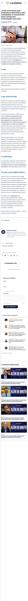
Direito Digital (9, 243)
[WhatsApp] (2, 255)
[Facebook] (14, 255)
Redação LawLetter (7, 21)
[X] (8, 255)
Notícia (15, 22)
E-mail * (5, 286)
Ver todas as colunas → (7, 353)
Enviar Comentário (11, 306)
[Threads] (5, 255)
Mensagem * (6, 293)
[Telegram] (11, 255)
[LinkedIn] (17, 255)
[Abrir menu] (2, 3)
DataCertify (14, 196)
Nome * (4, 281)
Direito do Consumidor (7, 246)
